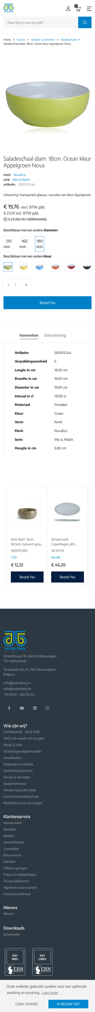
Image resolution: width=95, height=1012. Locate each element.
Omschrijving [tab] (55, 335)
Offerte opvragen (15, 868)
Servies (21, 39)
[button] (67, 8)
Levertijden (11, 849)
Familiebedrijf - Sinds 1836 (21, 732)
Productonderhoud (16, 894)
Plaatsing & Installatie (18, 764)
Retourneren (12, 855)
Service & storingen (16, 777)
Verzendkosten (13, 842)
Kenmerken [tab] (29, 335)
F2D (14, 557)
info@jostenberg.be (17, 689)
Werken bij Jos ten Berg (19, 790)
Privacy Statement (16, 881)
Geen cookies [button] (26, 1004)
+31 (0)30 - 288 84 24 (18, 694)
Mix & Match (21, 179)
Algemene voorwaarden (20, 887)
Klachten (9, 862)
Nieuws (8, 913)
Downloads (11, 934)
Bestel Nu (47, 302)
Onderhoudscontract (18, 771)
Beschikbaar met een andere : (31, 230)
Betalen (8, 836)
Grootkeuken (12, 758)
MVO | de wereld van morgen (23, 738)
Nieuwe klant (12, 823)
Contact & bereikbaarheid (21, 796)
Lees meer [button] (50, 992)
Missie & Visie (12, 745)
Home (7, 39)
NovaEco (19, 175)
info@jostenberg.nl (16, 683)
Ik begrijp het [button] (68, 1004)
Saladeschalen (69, 39)
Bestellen (9, 829)
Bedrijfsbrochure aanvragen (22, 803)
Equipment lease (15, 783)
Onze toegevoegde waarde (22, 751)
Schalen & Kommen (43, 39)
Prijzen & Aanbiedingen (19, 874)
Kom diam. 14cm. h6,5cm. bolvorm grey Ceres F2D (26, 544)
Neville (55, 557)
